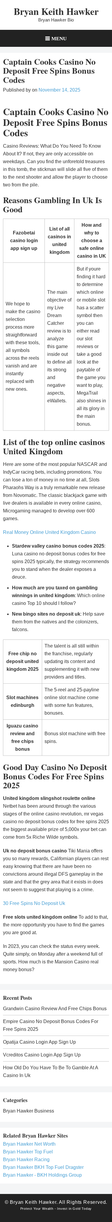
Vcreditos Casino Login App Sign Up (42, 1054)
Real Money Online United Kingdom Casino (49, 532)
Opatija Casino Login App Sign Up (39, 1042)
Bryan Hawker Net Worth (29, 1144)
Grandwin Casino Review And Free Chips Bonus (55, 1008)
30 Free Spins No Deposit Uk (34, 903)
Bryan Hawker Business (28, 1110)
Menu (59, 38)
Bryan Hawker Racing (26, 1159)
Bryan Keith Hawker (56, 11)
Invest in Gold (68, 1208)
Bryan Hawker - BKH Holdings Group (42, 1175)
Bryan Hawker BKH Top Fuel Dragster (43, 1167)
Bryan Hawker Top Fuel (28, 1151)
